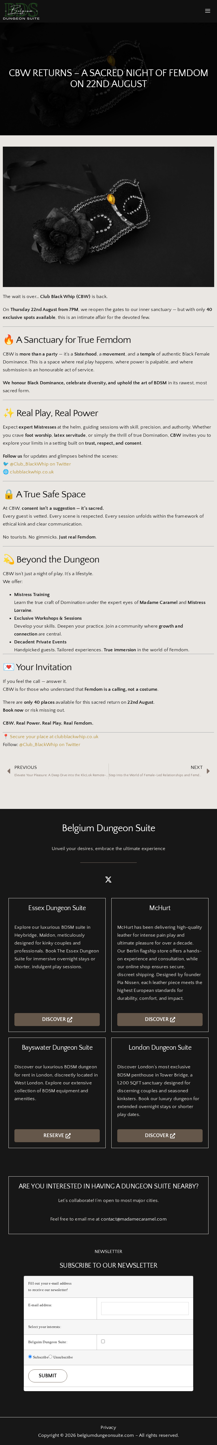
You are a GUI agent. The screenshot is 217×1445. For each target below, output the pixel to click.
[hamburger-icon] (207, 11)
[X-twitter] (108, 880)
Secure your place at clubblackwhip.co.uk (54, 736)
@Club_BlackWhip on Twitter (40, 464)
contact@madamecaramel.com (134, 1219)
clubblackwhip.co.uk (32, 472)
